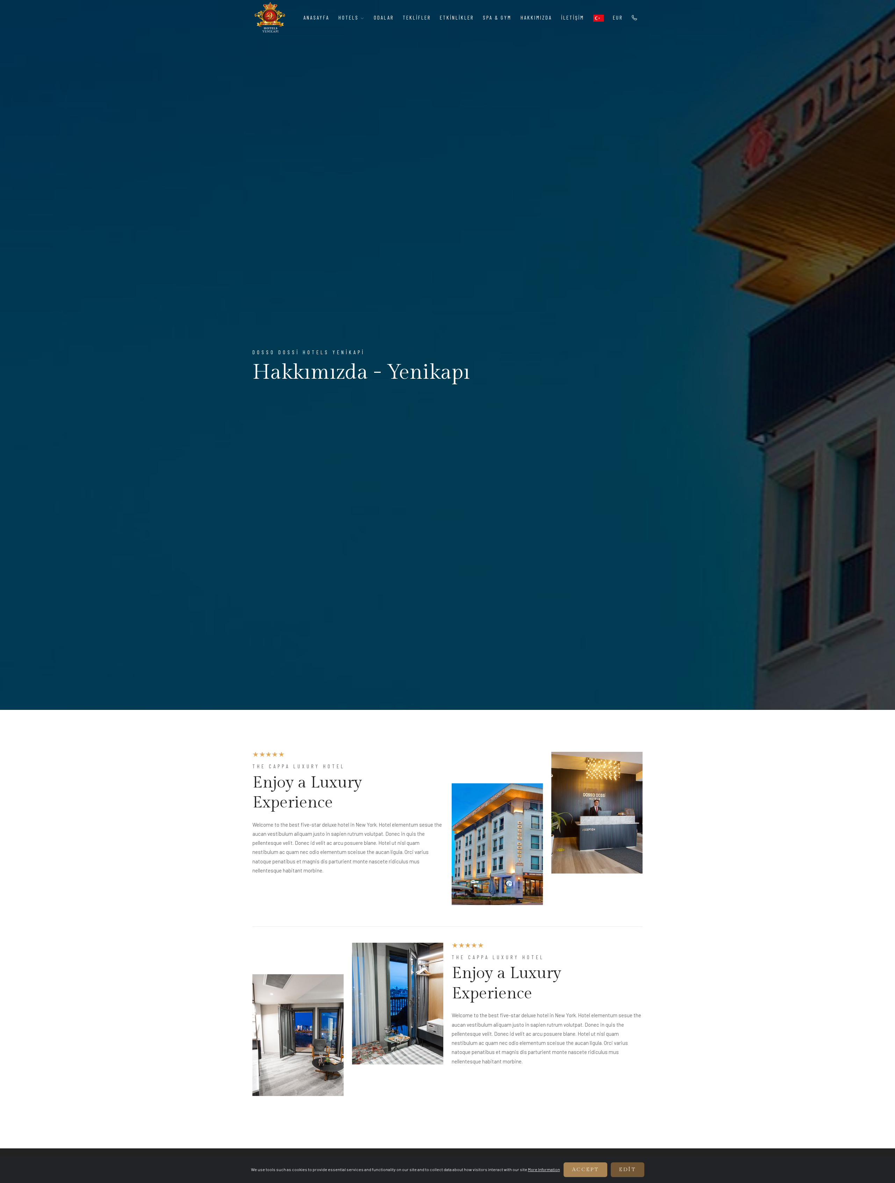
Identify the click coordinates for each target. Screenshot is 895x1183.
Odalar (384, 17)
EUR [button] (618, 17)
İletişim (572, 17)
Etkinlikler (457, 17)
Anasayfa (316, 17)
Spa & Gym (497, 17)
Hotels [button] (349, 17)
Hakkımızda (536, 17)
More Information (544, 1169)
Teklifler (417, 17)
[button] (598, 17)
